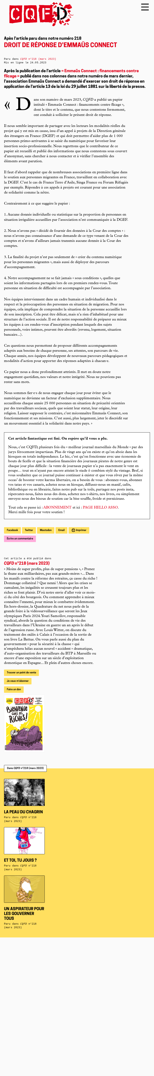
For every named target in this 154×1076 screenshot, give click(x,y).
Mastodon (46, 530)
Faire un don (14, 689)
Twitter (29, 530)
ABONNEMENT (57, 508)
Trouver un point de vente (21, 672)
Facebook (12, 530)
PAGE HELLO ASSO (100, 508)
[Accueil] (38, 14)
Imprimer (80, 530)
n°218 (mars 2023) (27, 564)
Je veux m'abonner (18, 681)
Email (61, 530)
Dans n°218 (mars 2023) (25, 768)
